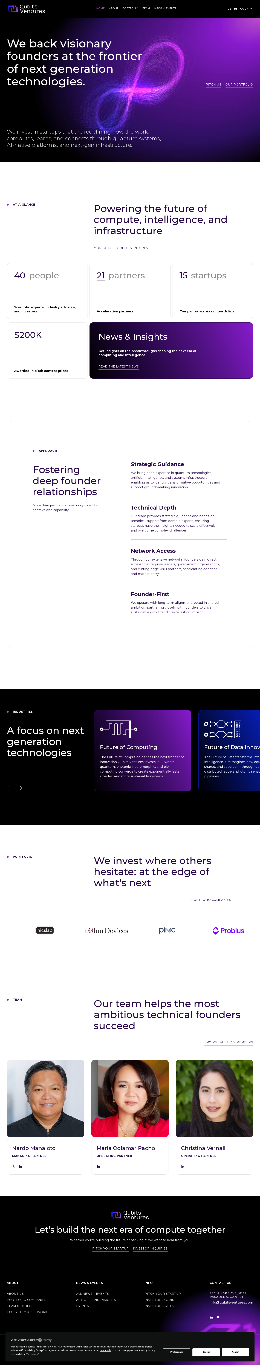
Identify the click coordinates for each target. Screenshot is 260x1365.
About (113, 8)
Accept (235, 1352)
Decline (206, 1352)
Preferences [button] (32, 1354)
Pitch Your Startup (163, 1293)
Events (82, 1306)
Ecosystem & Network (27, 1312)
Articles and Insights (96, 1300)
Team (146, 8)
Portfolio (130, 8)
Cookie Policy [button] (106, 1350)
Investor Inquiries (162, 1300)
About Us (15, 1293)
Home (100, 8)
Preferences (176, 1352)
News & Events (165, 8)
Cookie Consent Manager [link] (23, 1340)
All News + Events (92, 1293)
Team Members (20, 1306)
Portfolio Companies (26, 1300)
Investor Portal (160, 1306)
